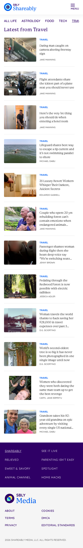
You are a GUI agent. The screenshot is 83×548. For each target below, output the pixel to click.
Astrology (31, 21)
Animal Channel (18, 477)
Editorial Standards (58, 525)
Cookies (48, 511)
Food (49, 21)
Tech (63, 21)
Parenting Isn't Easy (58, 460)
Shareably (13, 451)
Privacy (11, 525)
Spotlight (50, 468)
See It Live (50, 451)
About (10, 511)
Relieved (12, 460)
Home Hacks (51, 477)
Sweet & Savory (17, 468)
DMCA (46, 518)
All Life (10, 21)
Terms (10, 518)
